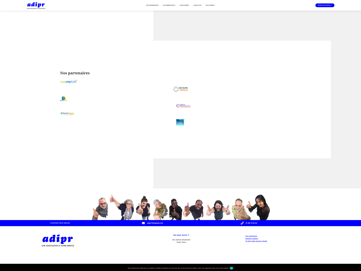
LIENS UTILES (197, 5)
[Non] (359, 268)
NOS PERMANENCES (152, 5)
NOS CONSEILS (210, 5)
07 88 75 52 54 (251, 223)
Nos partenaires (251, 236)
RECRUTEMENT (184, 5)
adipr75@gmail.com (155, 223)
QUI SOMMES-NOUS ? (169, 5)
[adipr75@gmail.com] (143, 223)
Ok (231, 268)
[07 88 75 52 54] (242, 223)
